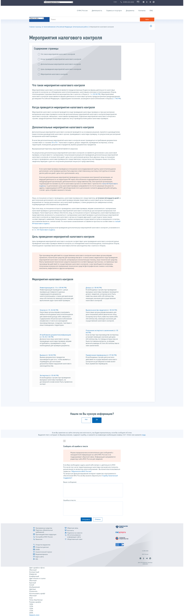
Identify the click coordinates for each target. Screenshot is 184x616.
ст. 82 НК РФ (95, 94)
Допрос (88, 288)
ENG (151, 10)
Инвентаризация (46, 288)
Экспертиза (44, 375)
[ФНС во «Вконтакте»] (143, 2)
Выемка (43, 355)
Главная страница (35, 27)
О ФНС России (82, 10)
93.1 (56, 142)
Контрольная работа (81, 27)
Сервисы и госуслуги (114, 10)
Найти (147, 19)
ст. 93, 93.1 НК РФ (46, 337)
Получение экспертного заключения (99, 330)
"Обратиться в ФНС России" (81, 471)
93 (52, 142)
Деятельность (97, 10)
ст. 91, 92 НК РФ (52, 310)
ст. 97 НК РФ (111, 355)
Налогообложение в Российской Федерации (58, 27)
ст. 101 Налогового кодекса (45, 230)
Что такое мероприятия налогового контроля (58, 54)
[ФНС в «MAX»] (153, 2)
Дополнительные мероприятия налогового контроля (61, 64)
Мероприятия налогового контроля (54, 74)
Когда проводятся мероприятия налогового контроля (61, 59)
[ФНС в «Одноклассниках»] (146, 2)
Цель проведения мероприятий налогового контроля (61, 69)
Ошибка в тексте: (69, 500)
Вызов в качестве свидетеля (96, 310)
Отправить (86, 519)
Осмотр (42, 310)
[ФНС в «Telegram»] (150, 2)
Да (97, 419)
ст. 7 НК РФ (116, 98)
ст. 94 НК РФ (50, 355)
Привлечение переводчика (96, 355)
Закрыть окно (34, 615)
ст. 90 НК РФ (96, 288)
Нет (86, 419)
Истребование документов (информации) (55, 335)
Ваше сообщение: (70, 482)
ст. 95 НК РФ (53, 375)
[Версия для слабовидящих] (116, 2)
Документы (130, 10)
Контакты (141, 10)
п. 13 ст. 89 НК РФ (59, 288)
